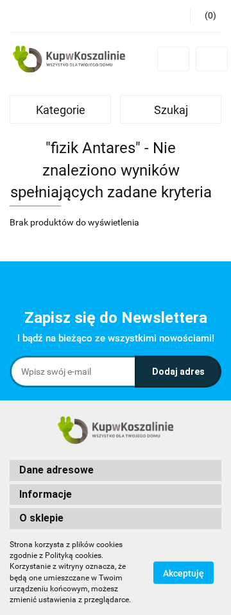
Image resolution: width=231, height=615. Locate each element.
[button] (205, 16)
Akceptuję (183, 573)
